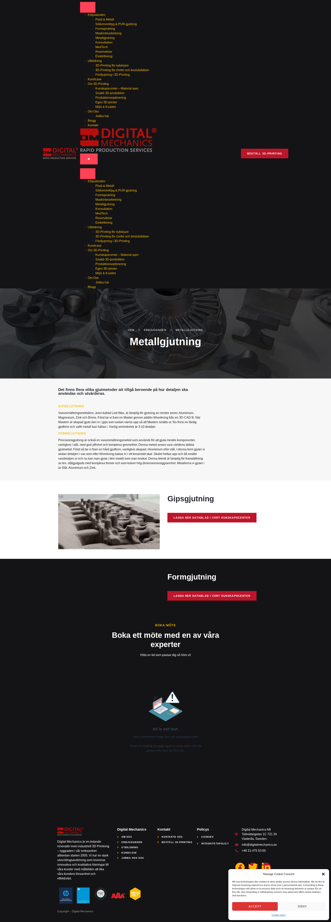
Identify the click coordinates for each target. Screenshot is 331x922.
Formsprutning (105, 28)
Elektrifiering (104, 56)
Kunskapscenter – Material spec (117, 88)
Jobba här (102, 116)
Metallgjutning (105, 37)
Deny (302, 906)
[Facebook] (240, 867)
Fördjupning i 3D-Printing (112, 74)
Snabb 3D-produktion (110, 93)
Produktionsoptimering (110, 97)
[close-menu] (89, 159)
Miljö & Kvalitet (105, 106)
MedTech (101, 47)
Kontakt (93, 125)
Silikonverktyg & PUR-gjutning (116, 24)
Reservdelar (103, 51)
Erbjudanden (96, 14)
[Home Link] (118, 151)
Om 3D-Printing (98, 83)
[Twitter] (253, 867)
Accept (255, 906)
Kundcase (95, 79)
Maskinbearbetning (108, 33)
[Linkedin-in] (266, 867)
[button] (323, 874)
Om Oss (93, 111)
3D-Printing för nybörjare (112, 65)
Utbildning (95, 60)
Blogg (92, 120)
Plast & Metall (104, 19)
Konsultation (103, 42)
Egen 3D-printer (106, 102)
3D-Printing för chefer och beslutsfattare (122, 70)
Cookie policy (279, 915)
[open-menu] (87, 7)
